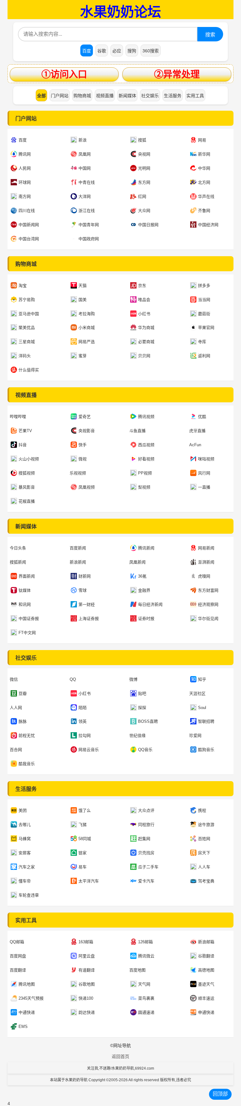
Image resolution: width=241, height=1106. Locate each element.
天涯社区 (197, 693)
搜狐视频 (27, 473)
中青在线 (86, 182)
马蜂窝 (25, 838)
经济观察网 (208, 604)
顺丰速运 (206, 998)
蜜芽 (82, 355)
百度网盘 (18, 956)
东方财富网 (208, 590)
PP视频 (145, 473)
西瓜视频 (146, 444)
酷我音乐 (27, 763)
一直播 (204, 487)
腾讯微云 (146, 956)
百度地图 (137, 970)
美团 (23, 810)
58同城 (84, 838)
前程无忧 (27, 735)
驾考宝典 (206, 881)
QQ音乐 (145, 749)
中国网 (84, 168)
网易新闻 (206, 548)
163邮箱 (85, 941)
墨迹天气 (206, 984)
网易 (202, 140)
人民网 (25, 168)
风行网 (204, 473)
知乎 (202, 679)
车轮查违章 (29, 895)
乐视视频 (78, 473)
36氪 (142, 576)
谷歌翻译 (206, 956)
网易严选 (86, 341)
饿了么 (84, 810)
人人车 (204, 867)
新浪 (82, 140)
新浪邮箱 (206, 941)
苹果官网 (206, 327)
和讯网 (25, 604)
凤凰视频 (86, 487)
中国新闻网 (29, 224)
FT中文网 (27, 632)
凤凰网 (84, 154)
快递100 (85, 998)
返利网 (204, 355)
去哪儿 (25, 824)
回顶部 (220, 1094)
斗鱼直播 (137, 430)
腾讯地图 (27, 984)
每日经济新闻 (150, 604)
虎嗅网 (204, 576)
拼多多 (204, 285)
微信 (14, 679)
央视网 (144, 154)
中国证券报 (29, 618)
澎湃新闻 (206, 562)
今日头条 (18, 548)
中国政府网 (88, 238)
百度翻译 (18, 970)
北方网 (204, 182)
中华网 (204, 168)
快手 (82, 444)
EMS (23, 1026)
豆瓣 (23, 693)
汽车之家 (27, 867)
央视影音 (86, 430)
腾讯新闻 (146, 548)
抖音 (23, 444)
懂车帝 (25, 881)
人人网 (16, 707)
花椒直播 (27, 501)
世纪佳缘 (137, 735)
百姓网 (204, 838)
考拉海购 (86, 313)
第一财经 (86, 604)
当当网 (204, 299)
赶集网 (144, 838)
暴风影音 (27, 487)
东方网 (144, 182)
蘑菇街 (204, 313)
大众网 (144, 210)
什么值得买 (29, 370)
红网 (142, 196)
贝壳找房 (146, 852)
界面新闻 (27, 576)
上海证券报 (88, 618)
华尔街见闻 (208, 618)
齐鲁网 (204, 210)
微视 (82, 459)
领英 (82, 721)
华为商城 (146, 327)
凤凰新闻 (137, 562)
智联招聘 (206, 721)
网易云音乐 (88, 749)
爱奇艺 (84, 416)
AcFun (195, 444)
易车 (82, 867)
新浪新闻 (78, 562)
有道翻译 (86, 970)
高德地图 (206, 970)
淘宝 (23, 285)
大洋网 (84, 196)
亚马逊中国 (29, 313)
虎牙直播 (197, 430)
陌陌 (82, 707)
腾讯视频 (146, 416)
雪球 (82, 590)
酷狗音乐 (206, 749)
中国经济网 (208, 224)
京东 (142, 285)
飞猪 (82, 824)
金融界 (144, 590)
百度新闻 (78, 548)
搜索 (210, 34)
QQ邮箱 (17, 941)
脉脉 (23, 721)
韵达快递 (86, 1012)
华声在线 (206, 196)
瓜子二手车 (148, 867)
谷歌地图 (86, 984)
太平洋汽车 (88, 881)
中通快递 (27, 1012)
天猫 (82, 285)
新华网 (204, 154)
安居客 (25, 852)
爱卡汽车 (146, 881)
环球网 (25, 182)
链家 (82, 852)
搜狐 (142, 140)
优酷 (202, 416)
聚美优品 (27, 327)
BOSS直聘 (148, 721)
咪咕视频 (206, 459)
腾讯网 (25, 154)
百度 (23, 140)
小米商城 (86, 327)
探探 (142, 707)
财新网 (84, 576)
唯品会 (144, 299)
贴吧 (142, 693)
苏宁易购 (27, 299)
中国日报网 (148, 224)
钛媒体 (25, 590)
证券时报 (146, 618)
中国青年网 (88, 224)
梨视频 (144, 487)
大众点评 (146, 810)
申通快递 (206, 1012)
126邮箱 (145, 941)
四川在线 (27, 210)
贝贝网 (144, 355)
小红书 (144, 313)
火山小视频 (29, 459)
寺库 (202, 341)
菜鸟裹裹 (146, 998)
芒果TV (25, 430)
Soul (202, 707)
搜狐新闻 (18, 562)
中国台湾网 (29, 238)
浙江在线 (86, 210)
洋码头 (25, 355)
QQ (73, 679)
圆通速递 (146, 1012)
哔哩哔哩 (18, 416)
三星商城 (27, 341)
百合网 (16, 749)
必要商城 (146, 341)
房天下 (204, 852)
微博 (133, 679)
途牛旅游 (206, 824)
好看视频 (146, 459)
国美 (82, 299)
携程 (202, 810)
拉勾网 (84, 735)
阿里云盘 (86, 956)
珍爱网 (195, 735)
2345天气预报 (31, 998)
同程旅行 (146, 824)
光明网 (144, 168)
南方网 (25, 196)
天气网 (144, 984)
